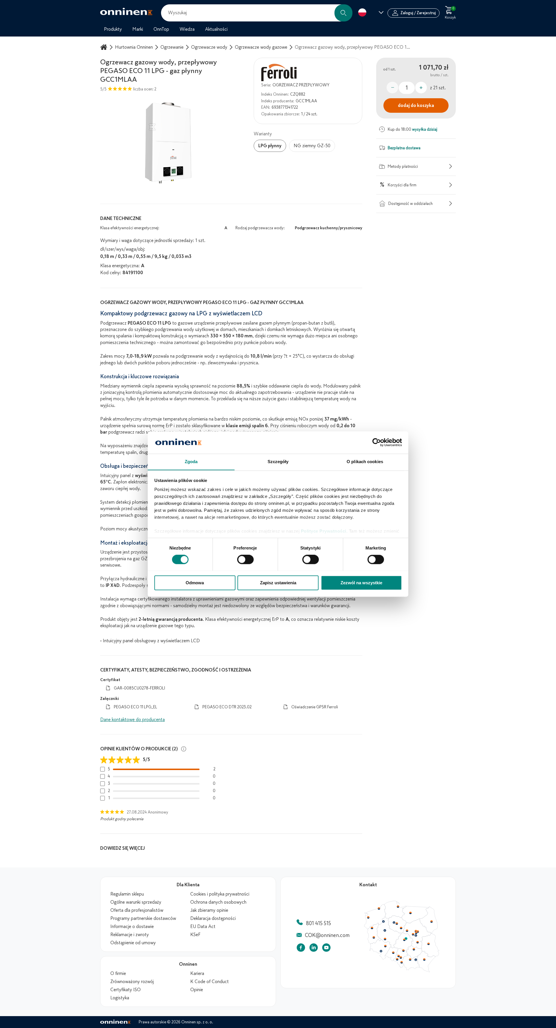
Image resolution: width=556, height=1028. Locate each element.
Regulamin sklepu (127, 894)
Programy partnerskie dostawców (143, 918)
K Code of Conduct (209, 982)
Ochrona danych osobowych (218, 902)
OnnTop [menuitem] (161, 29)
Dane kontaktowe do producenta (132, 719)
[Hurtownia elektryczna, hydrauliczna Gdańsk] (398, 906)
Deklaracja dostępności (213, 918)
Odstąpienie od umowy (133, 943)
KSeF (195, 935)
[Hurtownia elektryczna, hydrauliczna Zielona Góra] (373, 937)
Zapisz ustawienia (278, 582)
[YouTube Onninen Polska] (326, 948)
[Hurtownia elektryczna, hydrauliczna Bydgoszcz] (393, 922)
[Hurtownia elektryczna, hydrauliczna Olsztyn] (410, 912)
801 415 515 (318, 923)
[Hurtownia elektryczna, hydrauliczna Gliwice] (398, 955)
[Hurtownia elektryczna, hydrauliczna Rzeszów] (424, 959)
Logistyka (119, 998)
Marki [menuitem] (137, 29)
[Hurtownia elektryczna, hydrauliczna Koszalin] (379, 908)
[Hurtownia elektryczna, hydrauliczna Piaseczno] (415, 935)
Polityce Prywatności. (324, 531)
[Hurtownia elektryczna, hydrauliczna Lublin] (428, 943)
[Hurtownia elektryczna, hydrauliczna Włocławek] (401, 928)
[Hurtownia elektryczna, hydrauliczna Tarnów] (415, 959)
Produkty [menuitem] (113, 29)
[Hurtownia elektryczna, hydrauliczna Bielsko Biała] (401, 962)
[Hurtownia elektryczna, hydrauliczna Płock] (407, 930)
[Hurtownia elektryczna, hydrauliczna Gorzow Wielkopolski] (371, 928)
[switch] (245, 559)
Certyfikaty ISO (125, 990)
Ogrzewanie (172, 47)
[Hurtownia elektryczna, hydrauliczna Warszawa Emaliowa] (416, 932)
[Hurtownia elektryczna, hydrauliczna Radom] (417, 942)
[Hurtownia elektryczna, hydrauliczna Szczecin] (368, 917)
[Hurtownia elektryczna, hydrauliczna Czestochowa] (403, 950)
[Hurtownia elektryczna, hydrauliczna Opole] (393, 952)
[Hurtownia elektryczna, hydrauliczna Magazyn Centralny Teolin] (406, 938)
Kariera (197, 973)
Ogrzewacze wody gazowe (261, 47)
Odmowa (195, 582)
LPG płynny (269, 146)
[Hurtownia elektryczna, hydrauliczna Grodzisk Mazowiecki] (413, 934)
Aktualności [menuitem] (216, 29)
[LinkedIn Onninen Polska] (313, 948)
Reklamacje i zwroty (129, 935)
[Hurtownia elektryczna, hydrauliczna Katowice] (401, 957)
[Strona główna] (104, 47)
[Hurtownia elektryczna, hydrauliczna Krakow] (410, 959)
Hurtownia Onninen (134, 47)
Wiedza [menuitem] (187, 29)
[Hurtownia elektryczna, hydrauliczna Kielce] (413, 949)
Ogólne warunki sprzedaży (135, 902)
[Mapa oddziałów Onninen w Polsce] (401, 971)
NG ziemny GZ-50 (312, 146)
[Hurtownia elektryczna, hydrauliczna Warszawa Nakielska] (415, 930)
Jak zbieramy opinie (209, 910)
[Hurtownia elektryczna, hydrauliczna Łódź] (404, 939)
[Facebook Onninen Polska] (301, 948)
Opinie (196, 990)
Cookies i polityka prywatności (219, 894)
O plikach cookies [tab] (365, 461)
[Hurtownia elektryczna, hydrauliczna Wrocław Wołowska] (385, 946)
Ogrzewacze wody (209, 47)
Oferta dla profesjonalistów (136, 910)
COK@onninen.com (327, 935)
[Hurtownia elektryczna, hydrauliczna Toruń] (396, 923)
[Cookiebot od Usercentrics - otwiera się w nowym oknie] (376, 442)
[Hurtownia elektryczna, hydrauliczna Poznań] (384, 930)
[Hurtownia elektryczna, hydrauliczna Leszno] (385, 939)
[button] (343, 12)
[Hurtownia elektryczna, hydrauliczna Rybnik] (397, 959)
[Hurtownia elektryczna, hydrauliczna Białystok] (431, 921)
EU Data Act (202, 926)
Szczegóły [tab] (278, 461)
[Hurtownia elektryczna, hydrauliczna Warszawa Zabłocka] (418, 931)
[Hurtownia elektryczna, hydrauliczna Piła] (383, 921)
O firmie (118, 973)
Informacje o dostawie (132, 926)
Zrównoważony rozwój (132, 982)
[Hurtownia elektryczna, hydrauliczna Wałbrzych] (380, 951)
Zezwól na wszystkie (361, 582)
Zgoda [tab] (191, 461)
